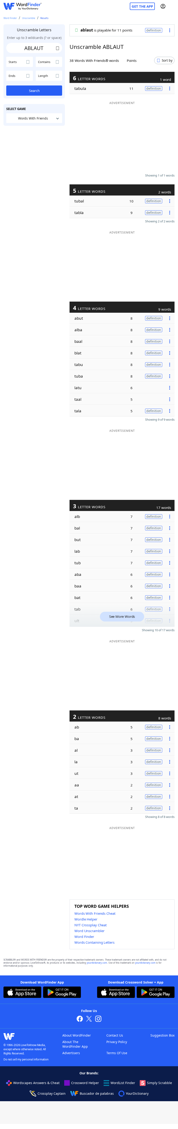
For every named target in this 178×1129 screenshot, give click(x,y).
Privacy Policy (116, 1042)
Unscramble (28, 18)
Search (34, 90)
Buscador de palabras (97, 1093)
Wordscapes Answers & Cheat (36, 1083)
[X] (89, 1019)
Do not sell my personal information (25, 1059)
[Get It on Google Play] (62, 993)
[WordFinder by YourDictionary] (22, 6)
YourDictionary (137, 1093)
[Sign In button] (163, 6)
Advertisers (71, 1053)
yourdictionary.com (97, 962)
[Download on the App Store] (22, 993)
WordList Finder (123, 1083)
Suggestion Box (162, 1035)
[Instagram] (98, 1019)
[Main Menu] (172, 6)
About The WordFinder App (75, 1044)
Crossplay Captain (52, 1093)
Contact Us (114, 1035)
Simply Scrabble (159, 1083)
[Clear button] (57, 48)
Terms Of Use (116, 1053)
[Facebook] (79, 1019)
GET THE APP (142, 6)
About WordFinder (76, 1035)
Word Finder (10, 18)
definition (153, 30)
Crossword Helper (85, 1083)
